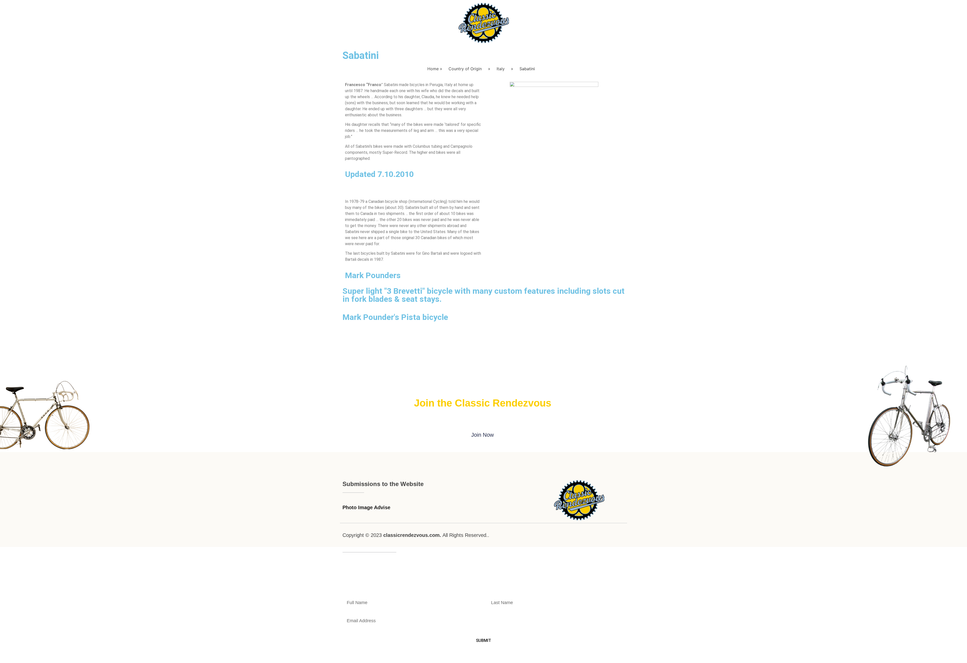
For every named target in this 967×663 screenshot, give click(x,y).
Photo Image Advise (366, 507)
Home (433, 68)
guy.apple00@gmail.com (583, 584)
